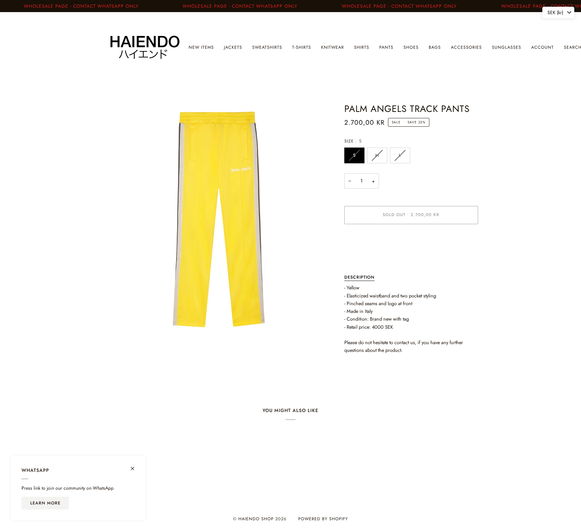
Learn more (45, 503)
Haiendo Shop (256, 519)
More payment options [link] (367, 255)
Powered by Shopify (323, 519)
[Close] (135, 466)
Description (359, 277)
